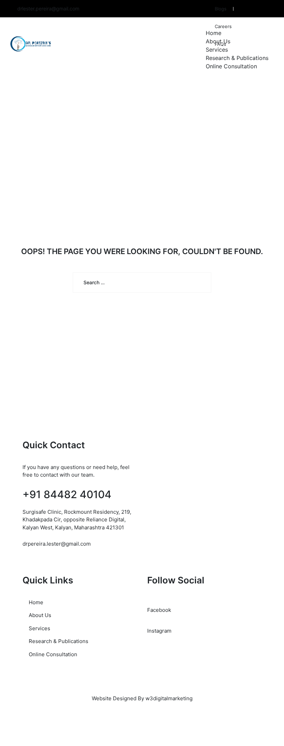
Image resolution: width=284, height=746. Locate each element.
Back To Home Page (137, 317)
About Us (218, 41)
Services (217, 49)
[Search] (201, 282)
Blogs (221, 8)
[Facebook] (266, 9)
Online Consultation (231, 66)
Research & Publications (237, 57)
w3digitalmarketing (169, 698)
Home (213, 32)
